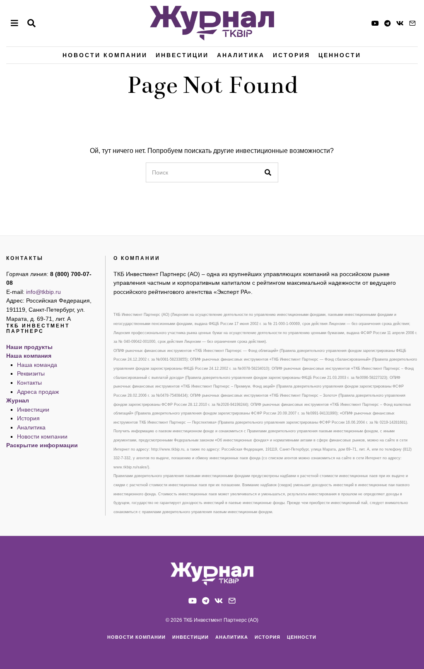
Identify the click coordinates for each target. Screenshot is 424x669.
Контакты (29, 382)
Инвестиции (182, 55)
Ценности (339, 55)
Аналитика (241, 55)
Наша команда (37, 364)
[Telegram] (387, 23)
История (291, 55)
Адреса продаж (38, 391)
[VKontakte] (400, 23)
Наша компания (28, 355)
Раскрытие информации (42, 445)
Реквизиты (31, 373)
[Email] (412, 23)
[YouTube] (375, 23)
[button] (268, 172)
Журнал (17, 400)
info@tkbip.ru (43, 291)
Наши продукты (29, 347)
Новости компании (105, 55)
